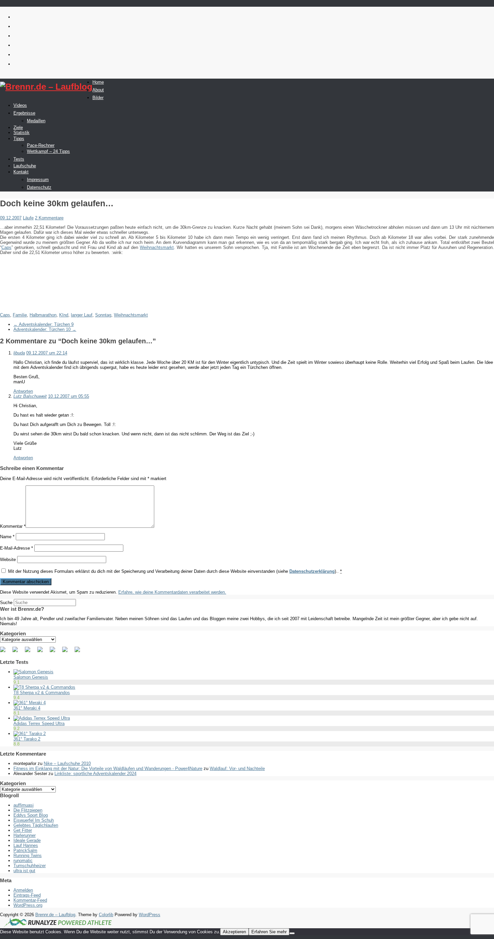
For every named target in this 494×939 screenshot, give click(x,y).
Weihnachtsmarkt (157, 247)
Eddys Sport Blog (30, 815)
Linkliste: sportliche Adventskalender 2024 (95, 773)
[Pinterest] (30, 652)
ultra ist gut (24, 870)
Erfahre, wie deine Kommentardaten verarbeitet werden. (172, 592)
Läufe (28, 217)
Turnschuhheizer (29, 865)
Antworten (23, 391)
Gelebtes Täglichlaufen (35, 825)
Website (8, 559)
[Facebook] (5, 652)
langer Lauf (81, 314)
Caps (6, 247)
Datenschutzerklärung (312, 571)
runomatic (23, 860)
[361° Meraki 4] (29, 702)
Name (7, 536)
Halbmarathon (43, 314)
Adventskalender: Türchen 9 (43, 324)
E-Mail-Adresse (16, 548)
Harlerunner (24, 835)
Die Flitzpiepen (27, 810)
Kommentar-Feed (30, 900)
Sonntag (103, 314)
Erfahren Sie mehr (269, 931)
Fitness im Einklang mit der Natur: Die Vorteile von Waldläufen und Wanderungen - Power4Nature (107, 768)
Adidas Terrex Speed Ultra (39, 723)
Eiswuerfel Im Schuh (33, 820)
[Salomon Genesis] (33, 671)
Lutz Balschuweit (30, 396)
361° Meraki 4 (26, 708)
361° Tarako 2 (26, 738)
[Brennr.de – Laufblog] (46, 87)
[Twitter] (17, 652)
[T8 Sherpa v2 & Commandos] (44, 687)
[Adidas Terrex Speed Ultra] (41, 718)
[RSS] (42, 652)
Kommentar (13, 526)
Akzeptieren (234, 931)
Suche (6, 602)
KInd (63, 314)
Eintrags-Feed (27, 895)
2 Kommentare (49, 217)
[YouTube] (55, 652)
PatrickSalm (25, 850)
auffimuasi (23, 805)
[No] (292, 933)
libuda (19, 352)
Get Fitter (22, 830)
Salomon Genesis (30, 677)
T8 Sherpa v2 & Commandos (41, 692)
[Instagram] (67, 652)
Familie (20, 314)
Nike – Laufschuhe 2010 (67, 763)
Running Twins (27, 855)
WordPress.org (27, 905)
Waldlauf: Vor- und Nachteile (237, 768)
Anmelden (23, 890)
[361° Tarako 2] (29, 733)
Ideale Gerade (27, 840)
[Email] (80, 652)
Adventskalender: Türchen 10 (44, 329)
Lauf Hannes (25, 845)
